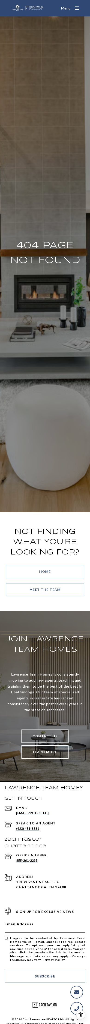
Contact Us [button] (45, 736)
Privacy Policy (53, 959)
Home (45, 571)
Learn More (45, 752)
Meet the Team (45, 590)
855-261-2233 (26, 860)
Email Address (19, 924)
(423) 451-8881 (27, 828)
